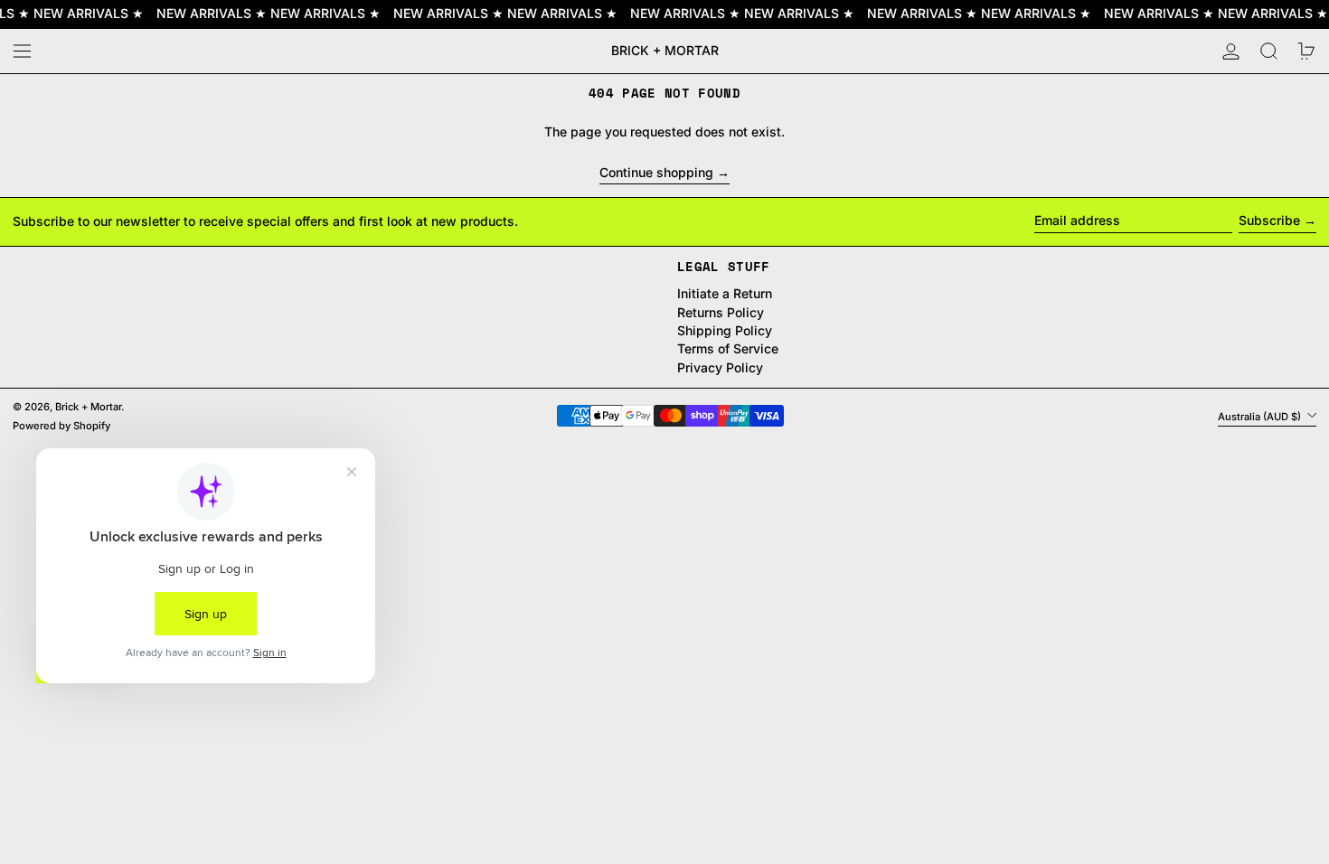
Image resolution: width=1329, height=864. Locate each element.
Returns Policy (720, 312)
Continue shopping (656, 172)
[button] (1268, 51)
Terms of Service (727, 348)
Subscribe (1269, 220)
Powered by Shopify (61, 425)
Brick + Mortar (665, 50)
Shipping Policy (724, 330)
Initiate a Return (724, 293)
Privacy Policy (720, 367)
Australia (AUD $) (1261, 415)
